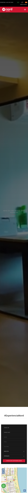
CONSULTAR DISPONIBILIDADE (14, 460)
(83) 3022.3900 (9, 2)
